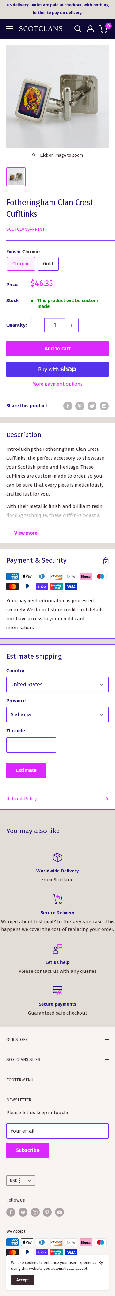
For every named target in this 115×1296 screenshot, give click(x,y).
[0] (103, 29)
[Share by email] (104, 405)
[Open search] (77, 28)
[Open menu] (9, 28)
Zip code (15, 731)
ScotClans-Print (25, 229)
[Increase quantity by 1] (71, 325)
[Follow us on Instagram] (35, 1212)
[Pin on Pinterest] (79, 405)
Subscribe (28, 1150)
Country (15, 671)
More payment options (57, 384)
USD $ (15, 1180)
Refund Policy (21, 798)
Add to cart (58, 349)
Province (16, 701)
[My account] (90, 28)
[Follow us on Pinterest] (47, 1212)
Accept (22, 1279)
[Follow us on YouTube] (59, 1212)
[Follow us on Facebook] (10, 1212)
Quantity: (16, 325)
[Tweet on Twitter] (92, 405)
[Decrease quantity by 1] (37, 325)
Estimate (26, 770)
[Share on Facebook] (67, 405)
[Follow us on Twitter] (23, 1212)
